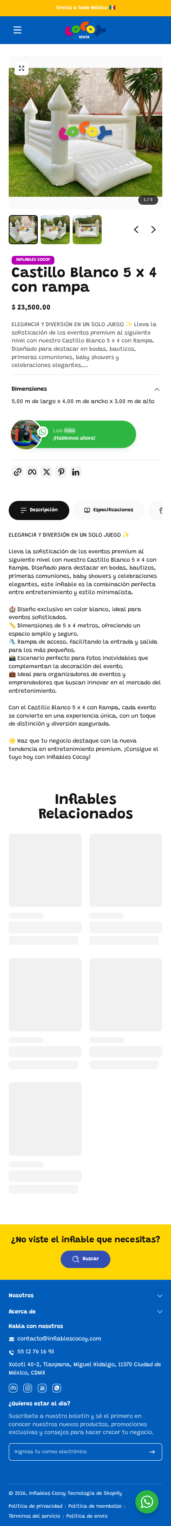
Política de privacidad (35, 1506)
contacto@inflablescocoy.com (59, 1339)
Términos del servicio (34, 1516)
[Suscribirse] (152, 1452)
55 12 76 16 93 (35, 1352)
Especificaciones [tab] (113, 510)
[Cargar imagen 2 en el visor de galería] (55, 229)
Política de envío (86, 1516)
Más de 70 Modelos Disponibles (95, 7)
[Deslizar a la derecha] (153, 229)
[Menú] (17, 30)
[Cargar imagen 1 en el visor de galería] (23, 229)
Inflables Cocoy (47, 1493)
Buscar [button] (91, 1258)
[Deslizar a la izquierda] (136, 229)
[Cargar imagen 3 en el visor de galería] (87, 229)
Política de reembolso (95, 1506)
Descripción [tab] (44, 510)
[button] (22, 68)
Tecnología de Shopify (95, 1493)
